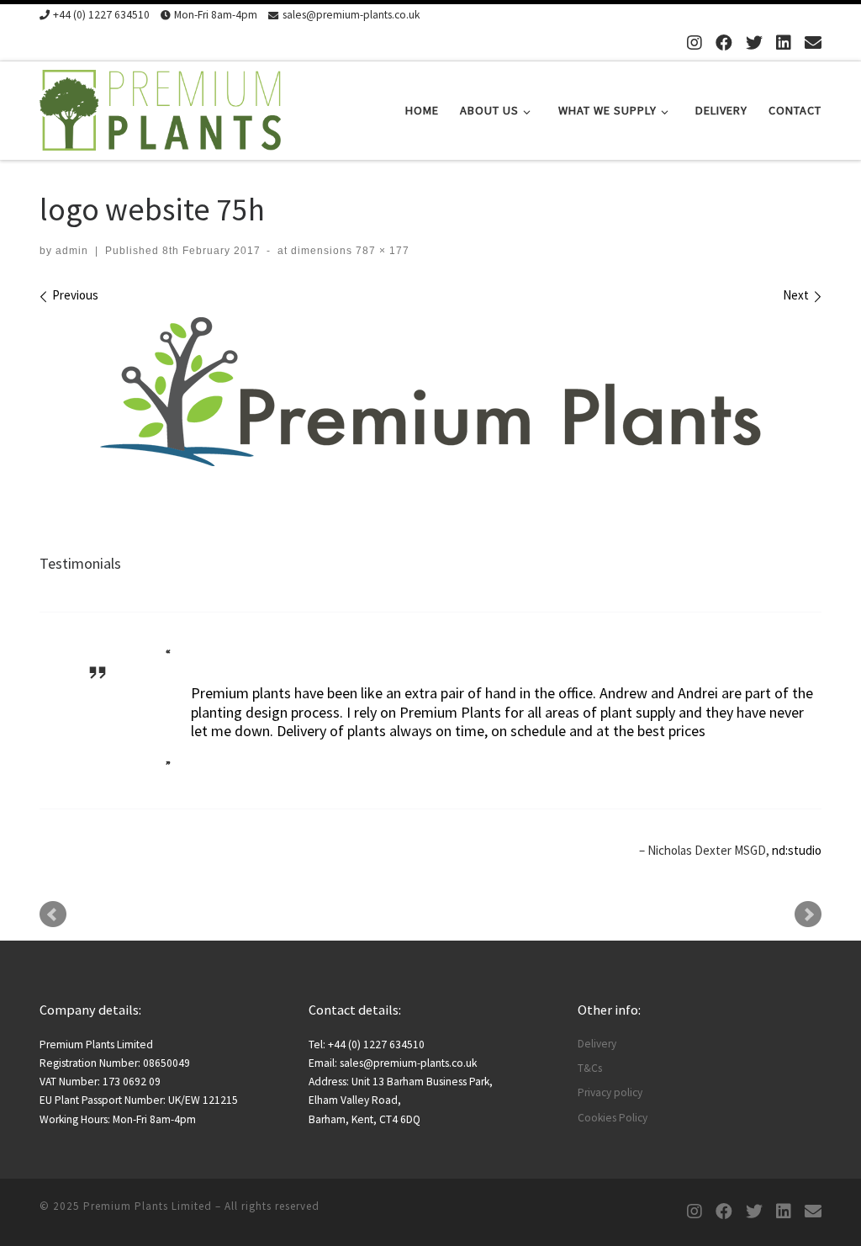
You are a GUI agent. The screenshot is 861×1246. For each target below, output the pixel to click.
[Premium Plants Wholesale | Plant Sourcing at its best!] (160, 107)
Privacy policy (610, 1092)
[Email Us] (813, 42)
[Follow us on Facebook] (724, 42)
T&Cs (590, 1068)
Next (808, 914)
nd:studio (796, 850)
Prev (53, 914)
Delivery (597, 1044)
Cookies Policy (612, 1118)
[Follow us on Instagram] (694, 42)
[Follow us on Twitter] (754, 42)
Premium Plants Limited (147, 1206)
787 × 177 (380, 251)
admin (71, 251)
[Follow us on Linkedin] (783, 42)
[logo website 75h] (431, 391)
